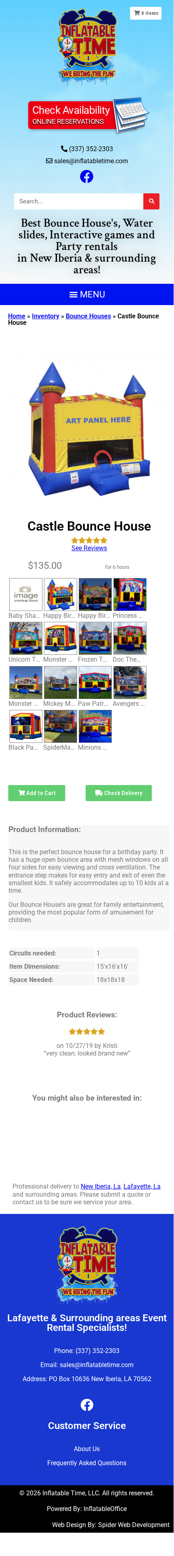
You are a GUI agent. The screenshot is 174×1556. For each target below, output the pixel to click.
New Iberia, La (101, 1186)
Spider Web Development (134, 1525)
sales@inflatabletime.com (91, 161)
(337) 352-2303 (91, 149)
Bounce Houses (88, 316)
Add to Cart (40, 793)
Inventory (45, 316)
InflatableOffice (105, 1509)
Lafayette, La (142, 1186)
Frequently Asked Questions (86, 1463)
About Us (87, 1449)
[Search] (151, 201)
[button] (87, 294)
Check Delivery (122, 793)
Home (16, 316)
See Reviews (89, 548)
